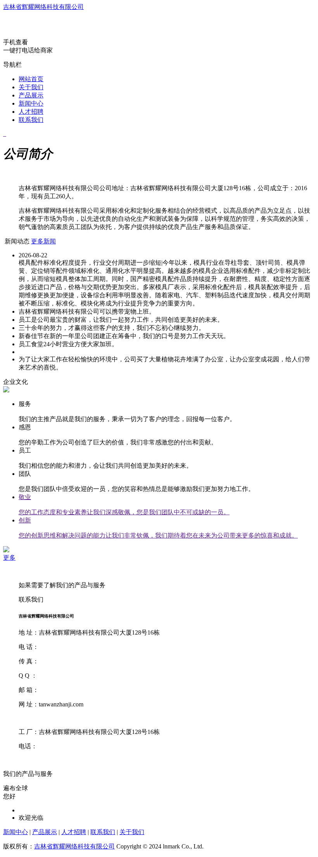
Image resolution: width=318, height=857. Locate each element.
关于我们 (31, 87)
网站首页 (31, 79)
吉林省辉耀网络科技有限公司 (43, 6)
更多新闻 (43, 241)
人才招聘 (31, 111)
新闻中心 (31, 103)
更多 (9, 557)
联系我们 (31, 119)
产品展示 (31, 95)
